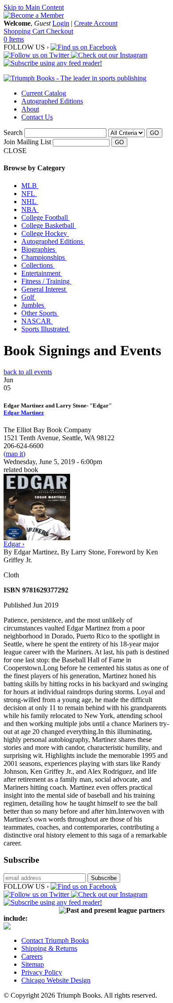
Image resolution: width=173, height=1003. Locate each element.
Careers (32, 956)
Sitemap (32, 964)
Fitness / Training (46, 281)
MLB (30, 185)
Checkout (59, 31)
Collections (38, 265)
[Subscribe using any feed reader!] (53, 63)
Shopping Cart (25, 31)
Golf (28, 297)
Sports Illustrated (45, 329)
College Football (45, 217)
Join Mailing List (27, 142)
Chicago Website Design (55, 980)
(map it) (14, 453)
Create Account (96, 23)
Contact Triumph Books (55, 940)
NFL (29, 193)
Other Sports (40, 313)
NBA (30, 209)
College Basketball (48, 225)
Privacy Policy (41, 972)
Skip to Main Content (34, 7)
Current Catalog (43, 93)
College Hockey (45, 233)
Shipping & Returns (49, 948)
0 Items (14, 39)
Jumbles (33, 305)
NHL (29, 201)
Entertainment (41, 273)
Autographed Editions (52, 101)
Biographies (39, 249)
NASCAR (37, 321)
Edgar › (14, 544)
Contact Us (37, 117)
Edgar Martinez (24, 412)
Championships (44, 257)
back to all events (28, 372)
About (30, 109)
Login (60, 23)
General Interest (44, 289)
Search (13, 132)
